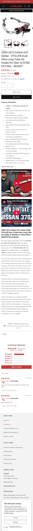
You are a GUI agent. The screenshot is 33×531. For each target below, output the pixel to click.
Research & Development (11, 432)
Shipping (3, 75)
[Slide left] (2, 44)
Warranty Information (10, 459)
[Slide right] (31, 44)
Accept (16, 518)
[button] (3, 6)
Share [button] (5, 334)
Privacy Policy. (9, 513)
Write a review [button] (16, 367)
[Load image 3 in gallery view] (25, 43)
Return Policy (7, 455)
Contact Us (7, 424)
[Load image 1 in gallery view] (8, 43)
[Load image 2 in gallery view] (16, 43)
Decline (15, 522)
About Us (6, 420)
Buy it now (16, 97)
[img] (5, 378)
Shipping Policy (8, 451)
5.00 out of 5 (21, 348)
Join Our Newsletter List (11, 428)
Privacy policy (8, 463)
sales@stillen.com (9, 486)
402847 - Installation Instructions (18, 324)
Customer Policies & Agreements (13, 447)
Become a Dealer (8, 436)
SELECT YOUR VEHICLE (16, 10)
